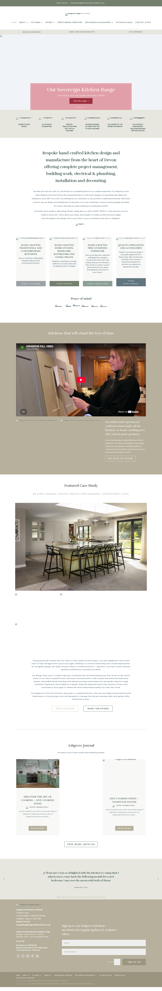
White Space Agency (86, 984)
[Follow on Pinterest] (32, 956)
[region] (81, 72)
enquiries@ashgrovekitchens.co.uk (88, 3)
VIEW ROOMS (64, 284)
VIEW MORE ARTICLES (81, 844)
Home (14, 22)
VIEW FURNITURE (97, 284)
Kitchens (35, 22)
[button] (4, 72)
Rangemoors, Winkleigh (26, 945)
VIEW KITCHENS (31, 284)
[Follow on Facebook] (18, 956)
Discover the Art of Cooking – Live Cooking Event (37, 800)
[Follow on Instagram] (28, 956)
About (22, 22)
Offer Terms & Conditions (25, 977)
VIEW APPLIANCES (131, 282)
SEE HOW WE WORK (120, 458)
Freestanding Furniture (70, 22)
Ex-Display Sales (124, 22)
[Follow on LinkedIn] (37, 956)
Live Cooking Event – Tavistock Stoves (124, 800)
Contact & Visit (143, 22)
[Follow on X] (23, 956)
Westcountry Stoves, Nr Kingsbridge (31, 948)
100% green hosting (70, 984)
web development (52, 984)
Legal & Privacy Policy (35, 981)
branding (33, 984)
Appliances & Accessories (98, 22)
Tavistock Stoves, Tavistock (28, 950)
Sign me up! (134, 961)
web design (41, 984)
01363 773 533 (61, 3)
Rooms (48, 22)
